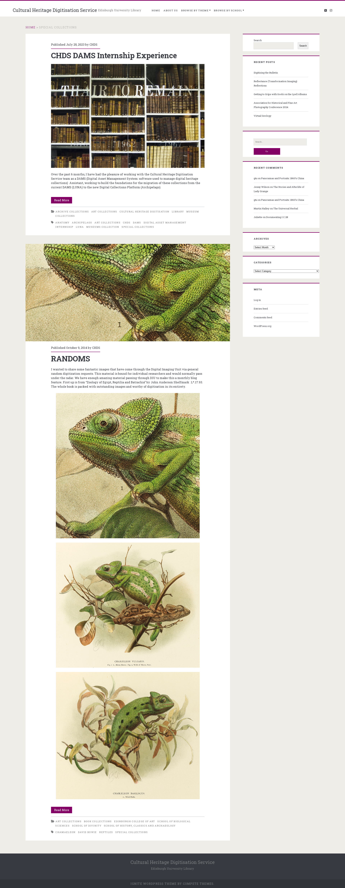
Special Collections (138, 226)
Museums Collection (102, 226)
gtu (255, 178)
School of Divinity (86, 825)
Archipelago (82, 222)
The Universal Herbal (285, 208)
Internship (64, 226)
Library (178, 211)
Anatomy (62, 222)
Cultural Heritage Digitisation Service (55, 10)
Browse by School (228, 10)
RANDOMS (128, 292)
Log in (257, 300)
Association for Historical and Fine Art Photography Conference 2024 (275, 105)
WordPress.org (262, 326)
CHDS (93, 44)
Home (156, 10)
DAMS (137, 222)
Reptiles (106, 832)
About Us (171, 10)
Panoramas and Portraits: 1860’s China (282, 178)
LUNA (80, 226)
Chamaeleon (65, 832)
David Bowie (87, 832)
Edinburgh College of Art (134, 821)
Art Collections (104, 211)
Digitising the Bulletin (266, 72)
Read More (63, 200)
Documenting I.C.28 (277, 217)
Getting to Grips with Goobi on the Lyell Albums (280, 94)
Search (258, 40)
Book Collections (98, 821)
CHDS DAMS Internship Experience (114, 55)
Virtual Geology (262, 115)
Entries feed (261, 308)
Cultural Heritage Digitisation (144, 211)
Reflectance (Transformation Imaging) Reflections (275, 83)
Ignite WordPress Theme (153, 883)
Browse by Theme (195, 10)
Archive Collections (72, 211)
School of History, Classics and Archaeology (140, 825)
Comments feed (263, 317)
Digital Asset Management (165, 222)
